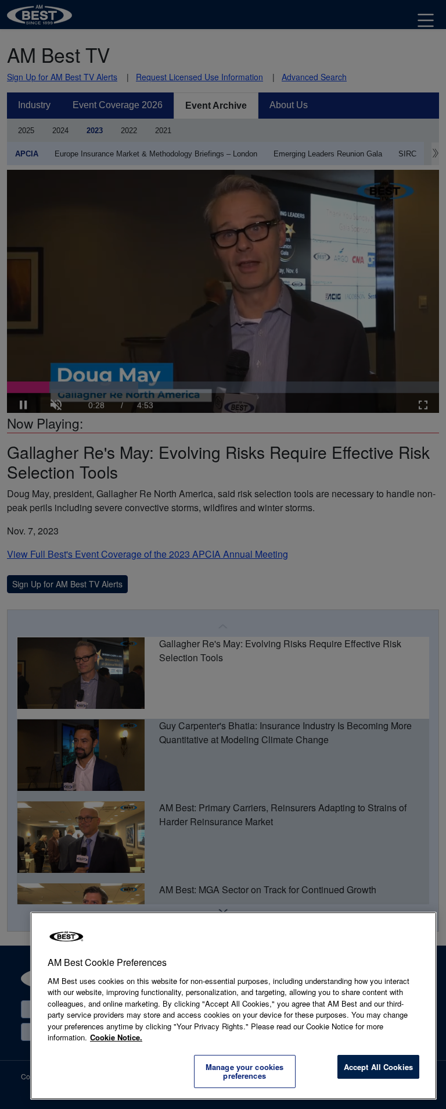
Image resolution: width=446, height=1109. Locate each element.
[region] (233, 1006)
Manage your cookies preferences (244, 1071)
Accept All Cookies (378, 1066)
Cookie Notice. (116, 1037)
